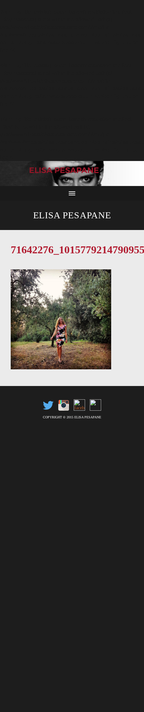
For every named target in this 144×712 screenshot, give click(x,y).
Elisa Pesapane (72, 215)
